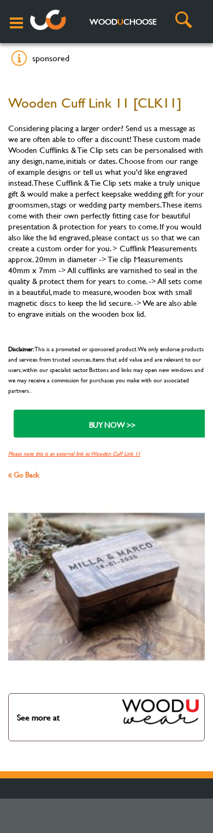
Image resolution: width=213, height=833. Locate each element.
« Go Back (23, 474)
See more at (38, 717)
